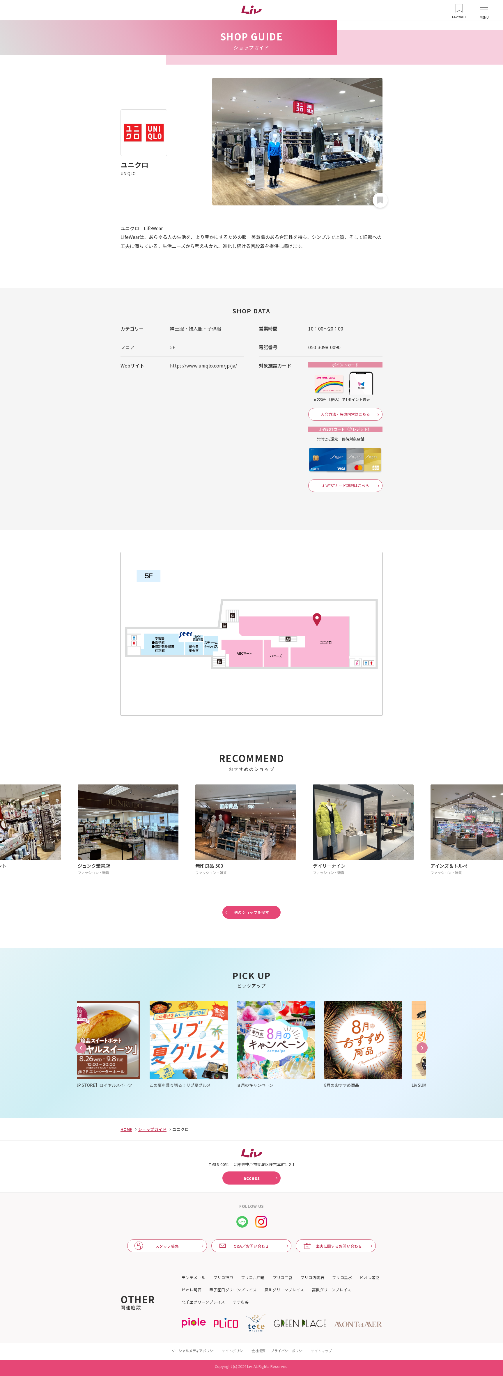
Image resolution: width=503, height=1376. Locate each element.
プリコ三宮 (283, 1277)
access (251, 1177)
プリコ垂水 (342, 1277)
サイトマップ (321, 1350)
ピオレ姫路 (370, 1277)
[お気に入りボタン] (380, 200)
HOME (126, 1129)
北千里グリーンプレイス (203, 1302)
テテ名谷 (241, 1302)
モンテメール (194, 1277)
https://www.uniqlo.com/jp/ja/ (203, 365)
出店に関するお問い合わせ (339, 1246)
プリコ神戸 (223, 1277)
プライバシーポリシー (288, 1350)
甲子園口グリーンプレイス (233, 1289)
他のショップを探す (251, 912)
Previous (80, 1047)
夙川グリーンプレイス (284, 1289)
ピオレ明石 (191, 1289)
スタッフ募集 (167, 1246)
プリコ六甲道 (253, 1277)
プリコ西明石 (312, 1277)
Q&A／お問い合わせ (251, 1246)
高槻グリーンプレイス (332, 1289)
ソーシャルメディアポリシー (194, 1350)
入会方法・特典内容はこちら (345, 414)
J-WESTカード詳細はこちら (345, 485)
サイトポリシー (234, 1350)
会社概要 (258, 1350)
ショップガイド (152, 1129)
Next (422, 1047)
